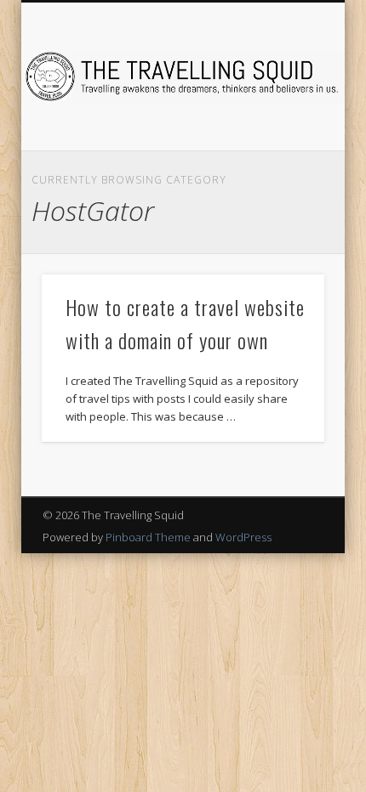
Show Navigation (283, 152)
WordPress (243, 537)
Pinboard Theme (148, 537)
